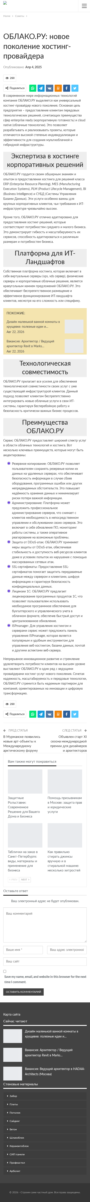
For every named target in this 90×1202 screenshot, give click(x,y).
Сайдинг (15, 1121)
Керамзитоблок (19, 1146)
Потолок (15, 1112)
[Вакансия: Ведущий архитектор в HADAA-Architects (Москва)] (12, 1074)
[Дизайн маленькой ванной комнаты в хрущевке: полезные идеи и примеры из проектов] (74, 327)
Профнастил (17, 1162)
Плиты (14, 1104)
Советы (4, 27)
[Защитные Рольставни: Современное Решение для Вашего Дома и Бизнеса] (25, 781)
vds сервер (56, 276)
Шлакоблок (17, 1137)
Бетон (13, 1129)
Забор (13, 1096)
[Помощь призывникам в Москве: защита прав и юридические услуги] (65, 781)
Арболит (15, 1171)
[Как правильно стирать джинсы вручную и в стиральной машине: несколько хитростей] (65, 835)
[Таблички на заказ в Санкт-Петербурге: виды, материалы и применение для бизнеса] (25, 835)
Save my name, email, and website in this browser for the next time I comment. (45, 979)
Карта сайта (11, 1014)
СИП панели (17, 1154)
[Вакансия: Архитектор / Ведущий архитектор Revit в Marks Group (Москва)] (74, 346)
